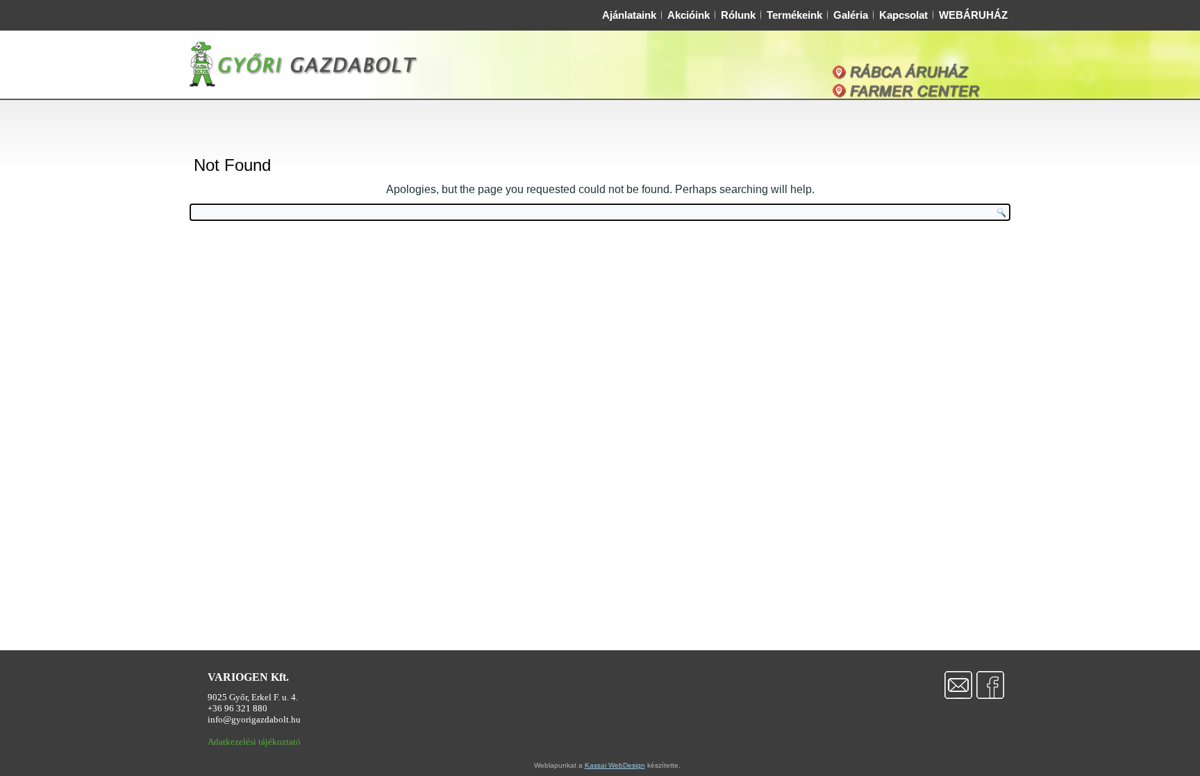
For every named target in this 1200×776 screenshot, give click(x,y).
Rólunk (738, 15)
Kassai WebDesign (615, 765)
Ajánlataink (629, 15)
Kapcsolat (903, 15)
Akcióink (688, 15)
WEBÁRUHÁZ (973, 15)
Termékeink (794, 15)
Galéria (850, 15)
